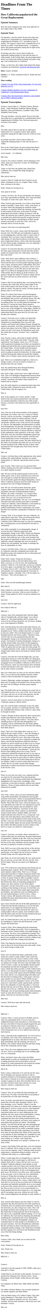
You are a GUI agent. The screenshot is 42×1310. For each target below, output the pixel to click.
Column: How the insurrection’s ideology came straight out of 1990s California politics (20, 97)
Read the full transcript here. (30, 67)
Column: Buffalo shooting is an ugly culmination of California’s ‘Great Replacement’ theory (19, 91)
